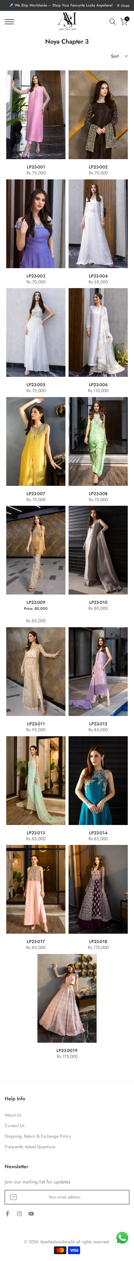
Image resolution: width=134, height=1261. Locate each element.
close (124, 5)
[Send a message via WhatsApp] (122, 1237)
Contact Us (15, 1126)
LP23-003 (35, 276)
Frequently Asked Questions (30, 1147)
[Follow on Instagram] (19, 1214)
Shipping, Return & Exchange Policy (38, 1136)
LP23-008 (98, 494)
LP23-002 (98, 167)
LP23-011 (36, 724)
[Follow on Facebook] (7, 1214)
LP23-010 (98, 602)
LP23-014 (98, 833)
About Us (13, 1115)
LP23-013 (36, 833)
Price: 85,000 (36, 608)
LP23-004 (98, 276)
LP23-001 (36, 167)
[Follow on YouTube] (31, 1214)
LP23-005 (35, 385)
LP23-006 (98, 385)
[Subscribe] (118, 1197)
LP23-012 (98, 724)
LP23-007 (35, 494)
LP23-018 (98, 941)
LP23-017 (36, 941)
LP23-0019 (67, 1050)
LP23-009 (35, 602)
